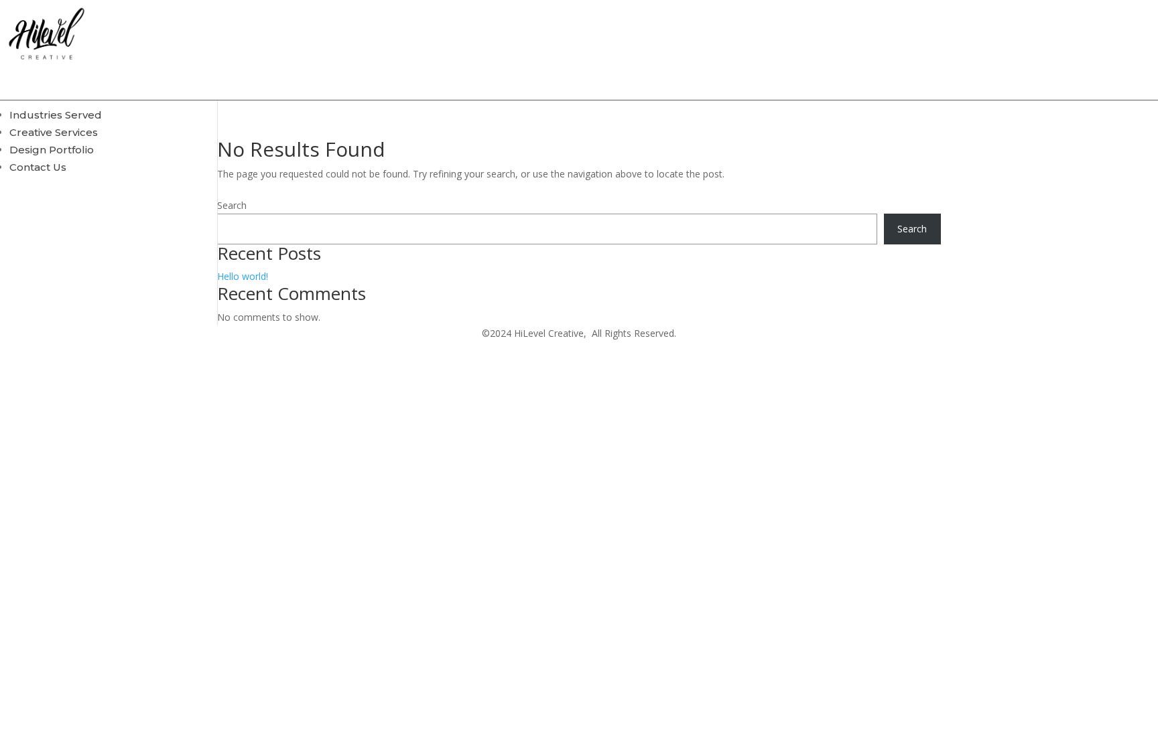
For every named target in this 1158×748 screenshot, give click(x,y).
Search (232, 205)
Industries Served (55, 114)
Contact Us (37, 167)
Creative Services (53, 132)
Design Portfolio (51, 149)
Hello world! (242, 276)
